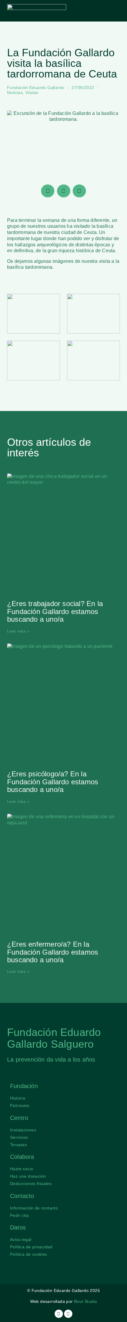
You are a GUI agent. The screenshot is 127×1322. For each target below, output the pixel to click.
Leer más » (18, 631)
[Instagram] (59, 1314)
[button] (114, 11)
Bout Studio (85, 1301)
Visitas (31, 92)
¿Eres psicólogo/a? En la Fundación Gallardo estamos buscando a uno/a (52, 781)
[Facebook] (68, 1314)
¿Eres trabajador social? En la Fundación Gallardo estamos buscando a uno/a (55, 611)
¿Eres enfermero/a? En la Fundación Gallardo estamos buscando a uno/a (52, 952)
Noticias (15, 92)
